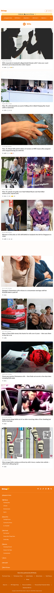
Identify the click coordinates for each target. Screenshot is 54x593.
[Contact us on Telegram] (38, 488)
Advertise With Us (27, 587)
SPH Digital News (15, 584)
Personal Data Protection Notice (42, 584)
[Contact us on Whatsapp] (40, 488)
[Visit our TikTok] (43, 488)
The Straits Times (6, 576)
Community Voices (7, 522)
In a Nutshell (6, 525)
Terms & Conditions (26, 584)
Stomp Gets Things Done (9, 536)
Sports (4, 512)
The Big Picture (6, 519)
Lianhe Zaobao (29, 576)
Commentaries (6, 553)
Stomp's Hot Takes (7, 550)
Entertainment (6, 508)
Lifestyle (5, 505)
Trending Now (6, 502)
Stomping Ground (7, 546)
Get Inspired (6, 533)
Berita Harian (39, 576)
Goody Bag (5, 539)
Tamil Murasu (49, 576)
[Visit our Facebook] (48, 488)
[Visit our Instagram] (46, 488)
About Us (5, 584)
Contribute (49, 10)
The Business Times (18, 576)
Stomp (27, 579)
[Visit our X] (51, 488)
